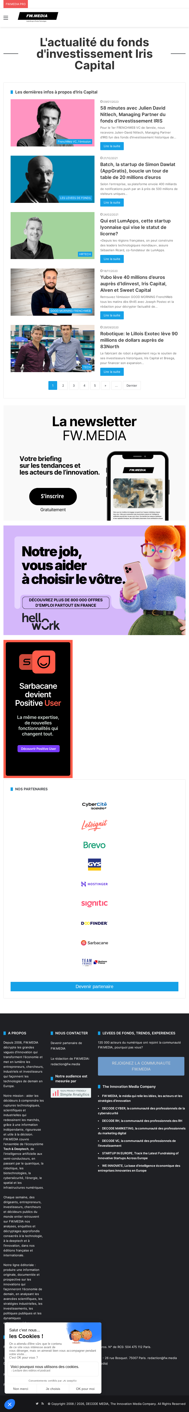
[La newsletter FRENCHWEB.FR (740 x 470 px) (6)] (94, 519)
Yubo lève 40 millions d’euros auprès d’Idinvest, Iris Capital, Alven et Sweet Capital (133, 283)
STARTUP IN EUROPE (117, 1153)
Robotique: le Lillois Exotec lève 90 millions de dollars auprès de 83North (139, 340)
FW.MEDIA (31, 1042)
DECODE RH (110, 1121)
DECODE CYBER (113, 1108)
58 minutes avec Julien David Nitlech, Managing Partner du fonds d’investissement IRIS (132, 114)
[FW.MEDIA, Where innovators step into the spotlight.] (38, 18)
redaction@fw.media (65, 1064)
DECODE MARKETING (117, 1128)
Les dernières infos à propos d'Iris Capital (56, 92)
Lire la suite (112, 146)
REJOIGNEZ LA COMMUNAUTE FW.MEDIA (141, 1066)
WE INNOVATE (112, 1165)
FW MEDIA (109, 1096)
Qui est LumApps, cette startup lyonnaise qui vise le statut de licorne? (135, 227)
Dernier (132, 385)
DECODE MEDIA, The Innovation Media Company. (121, 1404)
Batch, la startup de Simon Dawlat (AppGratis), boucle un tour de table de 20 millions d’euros (137, 171)
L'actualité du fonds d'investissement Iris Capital (94, 53)
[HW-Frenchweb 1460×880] (94, 634)
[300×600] (38, 777)
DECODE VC (110, 1141)
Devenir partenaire (94, 986)
